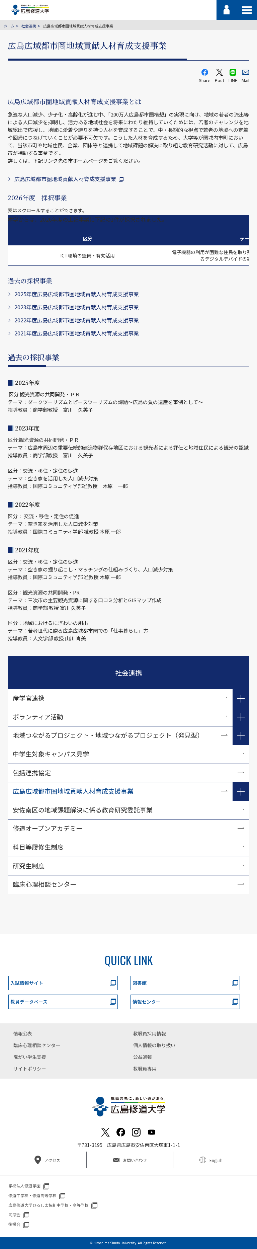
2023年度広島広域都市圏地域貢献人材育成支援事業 (76, 307)
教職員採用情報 (149, 1033)
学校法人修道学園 (24, 1185)
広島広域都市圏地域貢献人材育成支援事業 (65, 179)
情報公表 (22, 1033)
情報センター (147, 1001)
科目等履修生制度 (38, 846)
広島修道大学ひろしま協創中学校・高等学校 (48, 1205)
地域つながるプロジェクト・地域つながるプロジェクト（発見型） (108, 734)
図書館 (140, 983)
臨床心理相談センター (44, 883)
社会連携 (28, 25)
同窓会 (14, 1214)
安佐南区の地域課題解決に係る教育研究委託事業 (83, 809)
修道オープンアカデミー (47, 828)
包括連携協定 (32, 772)
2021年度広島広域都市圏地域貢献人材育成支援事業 (76, 333)
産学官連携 (29, 697)
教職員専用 (145, 1068)
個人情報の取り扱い (154, 1045)
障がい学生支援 (29, 1056)
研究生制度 (29, 865)
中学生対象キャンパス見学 (51, 753)
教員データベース (29, 1001)
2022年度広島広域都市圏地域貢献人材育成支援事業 (76, 320)
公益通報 (142, 1056)
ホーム (8, 25)
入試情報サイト (26, 983)
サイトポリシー (29, 1068)
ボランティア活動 (38, 716)
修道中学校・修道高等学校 (32, 1195)
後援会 (14, 1224)
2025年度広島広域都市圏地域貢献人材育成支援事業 (76, 294)
